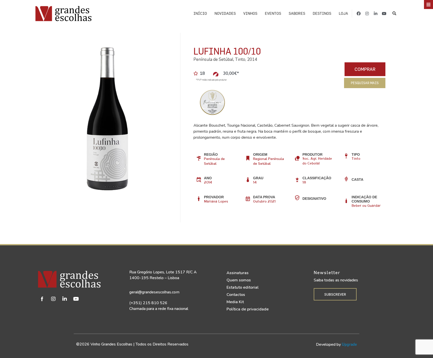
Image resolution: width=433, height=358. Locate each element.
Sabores (297, 13)
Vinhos (250, 13)
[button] (394, 14)
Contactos (236, 294)
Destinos (322, 13)
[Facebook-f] (359, 14)
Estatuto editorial (243, 287)
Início (200, 13)
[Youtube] (384, 14)
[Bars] (428, 4)
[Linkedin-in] (376, 14)
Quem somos (239, 280)
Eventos (273, 13)
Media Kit (235, 302)
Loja (343, 13)
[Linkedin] (65, 299)
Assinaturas (238, 273)
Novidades (225, 13)
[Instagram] (367, 14)
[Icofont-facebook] (42, 299)
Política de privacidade (248, 309)
